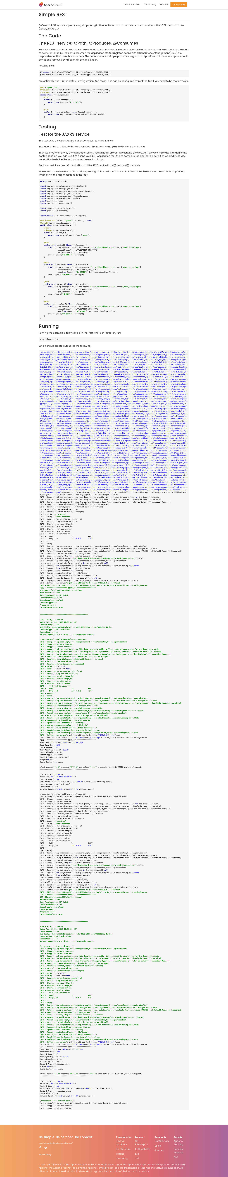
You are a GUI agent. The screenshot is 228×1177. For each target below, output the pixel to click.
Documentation (132, 4)
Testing (120, 1153)
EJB (137, 1153)
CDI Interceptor (141, 1142)
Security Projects (178, 1151)
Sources (159, 1150)
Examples (139, 1137)
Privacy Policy (45, 1154)
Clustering (122, 1158)
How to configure (121, 1142)
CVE (176, 1157)
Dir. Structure (123, 1149)
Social (158, 1145)
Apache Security (178, 1142)
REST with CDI (142, 1149)
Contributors (162, 1141)
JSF (137, 1158)
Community (150, 4)
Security (164, 4)
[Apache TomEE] (51, 4)
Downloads (179, 4)
